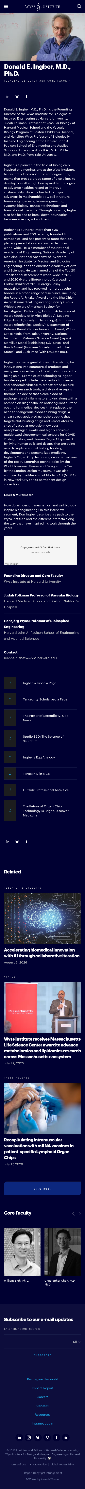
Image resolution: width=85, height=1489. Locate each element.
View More (42, 1188)
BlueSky (17, 96)
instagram (28, 1437)
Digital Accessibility (62, 1464)
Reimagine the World (42, 1379)
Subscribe (42, 1355)
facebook (56, 1437)
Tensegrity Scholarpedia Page (45, 699)
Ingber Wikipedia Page (39, 683)
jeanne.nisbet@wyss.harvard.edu (30, 657)
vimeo (47, 1437)
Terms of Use (18, 1464)
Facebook (26, 96)
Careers (42, 1397)
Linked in (8, 96)
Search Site (79, 6)
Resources (42, 1414)
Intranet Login (42, 1423)
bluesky (38, 1437)
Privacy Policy (38, 1464)
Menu (6, 6)
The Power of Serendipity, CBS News (45, 717)
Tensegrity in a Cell (37, 773)
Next (79, 1214)
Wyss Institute (42, 7)
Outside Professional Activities (46, 790)
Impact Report (42, 1388)
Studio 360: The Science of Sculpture (43, 738)
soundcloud (66, 1437)
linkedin (19, 1437)
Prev (74, 1214)
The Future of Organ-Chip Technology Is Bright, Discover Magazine (46, 810)
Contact (42, 1405)
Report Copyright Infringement (43, 1472)
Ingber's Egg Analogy (39, 757)
